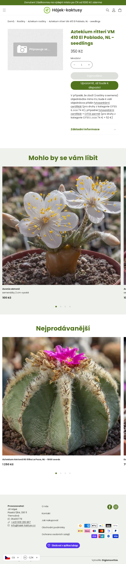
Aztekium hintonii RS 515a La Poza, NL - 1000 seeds (31, 459)
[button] (107, 10)
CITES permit (92, 114)
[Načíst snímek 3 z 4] (65, 306)
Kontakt (46, 513)
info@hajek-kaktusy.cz (23, 525)
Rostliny (21, 21)
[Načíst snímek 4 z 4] (70, 306)
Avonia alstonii (11, 288)
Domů (11, 21)
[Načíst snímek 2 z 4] (60, 306)
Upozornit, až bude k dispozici (94, 85)
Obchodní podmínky (53, 527)
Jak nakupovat (50, 520)
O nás (45, 506)
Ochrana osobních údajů (56, 534)
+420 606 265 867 (21, 522)
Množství (76, 58)
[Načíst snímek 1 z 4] (56, 306)
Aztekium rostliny (37, 21)
